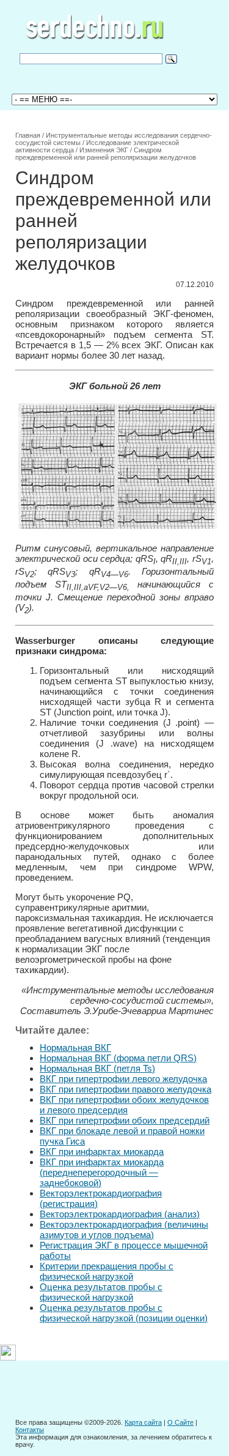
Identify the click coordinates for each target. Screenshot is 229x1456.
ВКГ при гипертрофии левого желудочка (123, 1078)
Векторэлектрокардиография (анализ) (120, 1214)
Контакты (29, 1429)
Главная (27, 135)
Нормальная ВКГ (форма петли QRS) (118, 1058)
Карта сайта (143, 1422)
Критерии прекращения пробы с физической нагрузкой (106, 1271)
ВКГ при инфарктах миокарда (102, 1151)
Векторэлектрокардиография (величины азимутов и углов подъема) (124, 1229)
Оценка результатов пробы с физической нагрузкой (101, 1292)
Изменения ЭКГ (103, 150)
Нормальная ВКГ (75, 1047)
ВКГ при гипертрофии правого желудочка (125, 1089)
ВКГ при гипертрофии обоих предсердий (124, 1120)
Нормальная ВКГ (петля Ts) (97, 1068)
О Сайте (180, 1422)
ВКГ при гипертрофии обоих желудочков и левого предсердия (124, 1104)
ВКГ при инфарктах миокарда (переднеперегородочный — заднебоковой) (102, 1172)
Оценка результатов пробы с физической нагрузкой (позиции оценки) (124, 1312)
